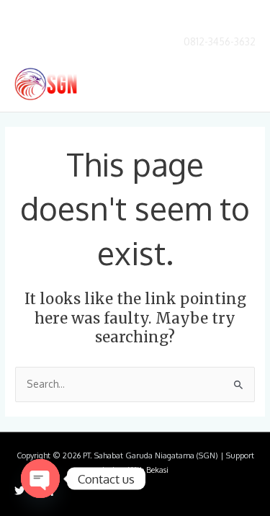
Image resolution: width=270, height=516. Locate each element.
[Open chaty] (40, 478)
